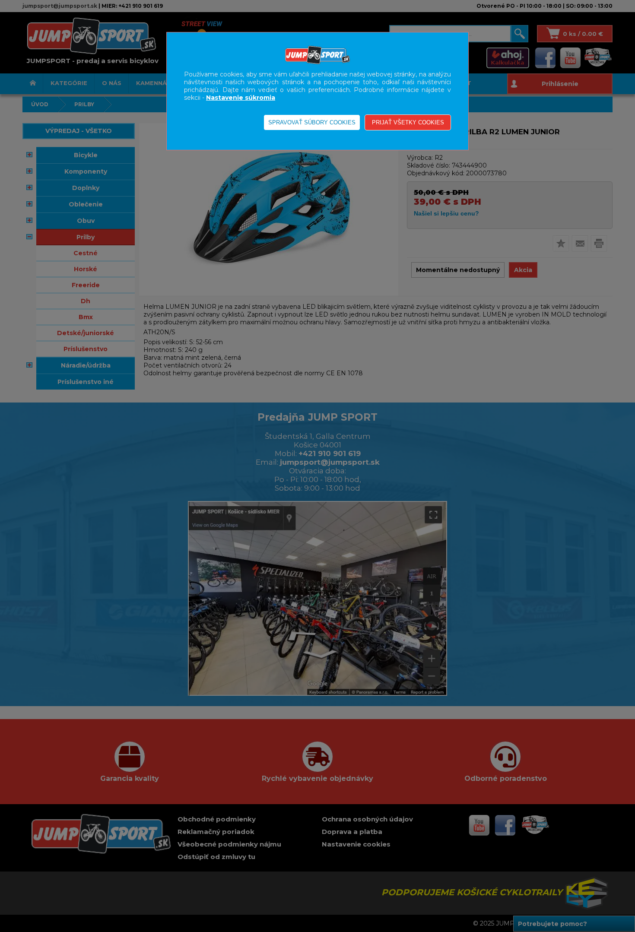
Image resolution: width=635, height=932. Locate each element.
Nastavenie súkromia (240, 97)
